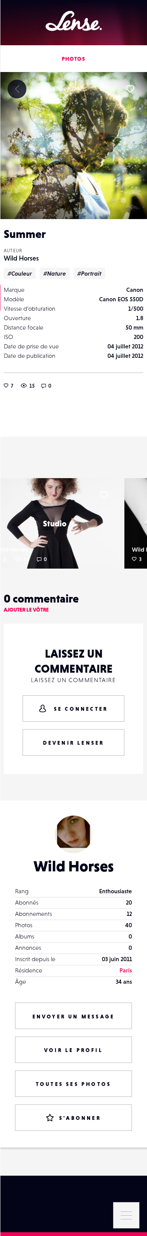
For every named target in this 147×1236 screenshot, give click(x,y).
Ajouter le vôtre (26, 610)
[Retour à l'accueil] (74, 21)
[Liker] (130, 89)
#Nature (54, 273)
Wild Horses (21, 258)
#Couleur (20, 273)
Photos (73, 59)
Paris (125, 970)
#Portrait (89, 273)
